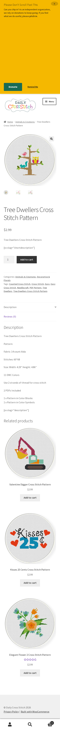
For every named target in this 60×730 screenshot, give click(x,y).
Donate (13, 86)
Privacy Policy (11, 711)
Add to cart (26, 259)
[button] (51, 138)
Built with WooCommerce (35, 711)
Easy (47, 284)
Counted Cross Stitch (19, 284)
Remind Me (33, 86)
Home (10, 121)
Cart (46, 721)
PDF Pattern (35, 287)
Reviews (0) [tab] (10, 316)
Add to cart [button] (30, 497)
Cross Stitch (38, 284)
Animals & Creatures (25, 121)
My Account (10, 724)
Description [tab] (10, 307)
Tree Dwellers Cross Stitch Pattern (30, 291)
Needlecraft (22, 287)
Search (30, 724)
